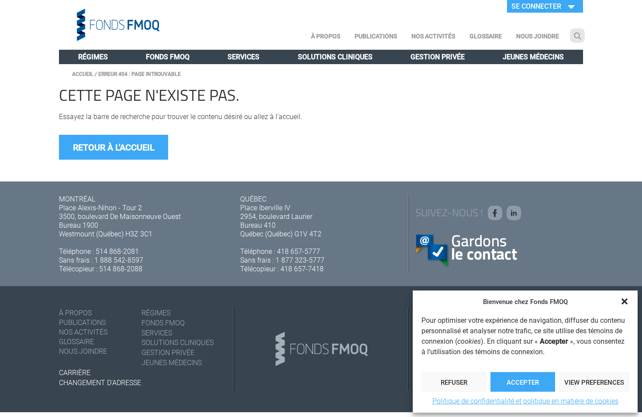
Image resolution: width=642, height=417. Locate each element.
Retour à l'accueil (114, 147)
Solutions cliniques (335, 56)
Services (243, 56)
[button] (624, 301)
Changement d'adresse (100, 382)
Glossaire (485, 36)
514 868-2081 (117, 251)
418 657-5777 (298, 251)
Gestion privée (438, 56)
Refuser (454, 382)
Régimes (93, 56)
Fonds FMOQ (168, 56)
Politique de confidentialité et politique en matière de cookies (525, 400)
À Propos (325, 36)
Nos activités (433, 36)
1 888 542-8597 (118, 259)
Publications (376, 36)
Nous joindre (537, 36)
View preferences (594, 382)
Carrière (74, 372)
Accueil (82, 73)
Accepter (523, 382)
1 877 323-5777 (300, 259)
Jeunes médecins (533, 56)
